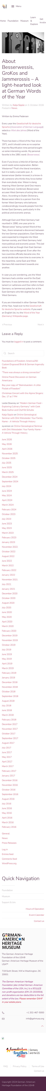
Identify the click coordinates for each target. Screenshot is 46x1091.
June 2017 (7, 752)
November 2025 (10, 453)
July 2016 (6, 803)
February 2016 (9, 827)
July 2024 (6, 486)
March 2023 (8, 532)
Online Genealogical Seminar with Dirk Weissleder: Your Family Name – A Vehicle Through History (22, 418)
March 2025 (8, 472)
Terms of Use (38, 1066)
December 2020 (9, 593)
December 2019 (9, 635)
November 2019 (10, 640)
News (14, 108)
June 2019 (7, 654)
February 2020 (9, 630)
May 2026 (7, 444)
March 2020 (8, 626)
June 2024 (7, 490)
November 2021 (10, 579)
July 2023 (6, 518)
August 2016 (8, 799)
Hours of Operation (35, 908)
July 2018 (6, 705)
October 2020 (8, 598)
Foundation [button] (13, 20)
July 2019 (6, 649)
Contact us (39, 921)
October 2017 (8, 733)
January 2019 (8, 677)
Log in (5, 849)
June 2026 (7, 439)
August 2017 (8, 743)
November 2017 (10, 728)
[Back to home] (5, 6)
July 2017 (6, 747)
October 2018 (8, 691)
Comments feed (9, 858)
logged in (18, 341)
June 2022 (7, 560)
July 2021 (6, 584)
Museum (6, 896)
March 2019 (8, 668)
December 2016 (9, 780)
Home (3, 20)
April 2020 (7, 621)
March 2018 (8, 715)
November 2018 (10, 687)
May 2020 (7, 616)
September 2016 (10, 794)
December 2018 (9, 682)
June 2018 (7, 710)
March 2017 (8, 766)
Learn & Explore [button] (34, 21)
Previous (8, 324)
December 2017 (9, 724)
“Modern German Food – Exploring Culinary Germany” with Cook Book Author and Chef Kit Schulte (22, 406)
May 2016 (7, 813)
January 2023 (8, 542)
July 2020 (6, 607)
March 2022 (8, 565)
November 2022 (10, 546)
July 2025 (6, 462)
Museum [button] (24, 20)
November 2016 (10, 785)
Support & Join (9, 902)
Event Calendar (36, 915)
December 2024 (9, 476)
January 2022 (8, 574)
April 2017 (7, 761)
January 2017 (8, 775)
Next (40, 324)
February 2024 (9, 509)
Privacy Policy (19, 1066)
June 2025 (7, 467)
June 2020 (7, 612)
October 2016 (8, 789)
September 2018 (10, 696)
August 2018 (8, 700)
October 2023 (8, 514)
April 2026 (7, 448)
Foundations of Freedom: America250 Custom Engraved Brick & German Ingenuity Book (23, 364)
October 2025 (8, 458)
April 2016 (7, 817)
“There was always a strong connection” (21, 372)
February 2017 (9, 771)
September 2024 (10, 481)
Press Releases (9, 842)
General (6, 833)
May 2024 (7, 495)
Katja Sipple (18, 105)
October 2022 (8, 551)
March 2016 (8, 822)
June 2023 (7, 523)
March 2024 (8, 504)
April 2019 (7, 663)
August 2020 (8, 602)
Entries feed (7, 854)
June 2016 (7, 808)
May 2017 (7, 757)
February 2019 (9, 672)
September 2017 (10, 738)
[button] (16, 6)
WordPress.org (9, 863)
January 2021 (8, 588)
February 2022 (9, 570)
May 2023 (7, 528)
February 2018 (9, 719)
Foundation (7, 890)
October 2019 (8, 644)
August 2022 (8, 556)
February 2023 (9, 537)
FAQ (5, 1066)
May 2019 (7, 658)
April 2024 (7, 500)
